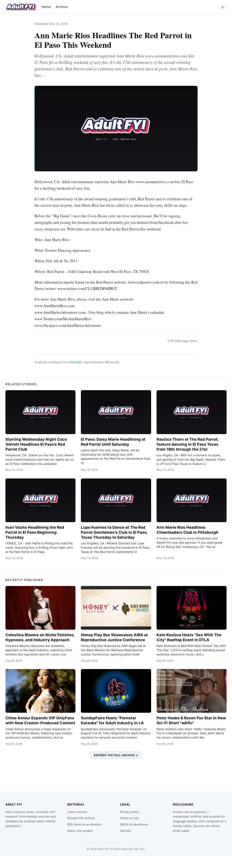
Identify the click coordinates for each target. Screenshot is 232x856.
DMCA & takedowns (134, 824)
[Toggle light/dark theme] (223, 7)
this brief (75, 362)
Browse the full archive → (116, 755)
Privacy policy (129, 812)
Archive (62, 7)
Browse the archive (81, 818)
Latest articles (77, 812)
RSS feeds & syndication (84, 824)
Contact (125, 830)
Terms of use (129, 818)
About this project (80, 830)
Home (46, 7)
